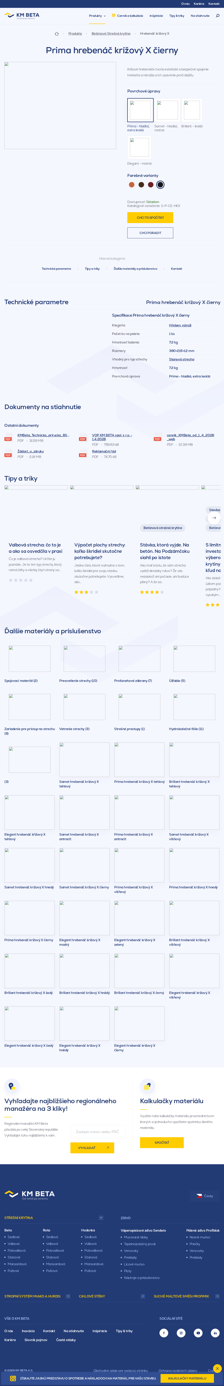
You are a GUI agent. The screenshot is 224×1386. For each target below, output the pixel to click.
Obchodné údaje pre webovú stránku (120, 1371)
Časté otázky (66, 1340)
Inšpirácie (100, 1331)
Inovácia (28, 1331)
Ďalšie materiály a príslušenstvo (135, 269)
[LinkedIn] (215, 1333)
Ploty (127, 1271)
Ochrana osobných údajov (178, 1371)
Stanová (14, 1257)
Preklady (130, 1257)
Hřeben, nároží (180, 325)
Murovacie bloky (136, 1237)
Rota (46, 1230)
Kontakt (176, 269)
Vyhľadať (86, 1148)
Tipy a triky (92, 269)
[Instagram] (181, 1333)
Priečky (195, 1244)
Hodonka (88, 1230)
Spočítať (162, 1143)
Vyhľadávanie (218, 16)
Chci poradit (150, 233)
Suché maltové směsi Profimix (181, 1296)
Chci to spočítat (150, 218)
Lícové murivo (134, 1264)
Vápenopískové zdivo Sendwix (143, 1230)
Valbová (13, 1244)
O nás (8, 1331)
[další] (214, 517)
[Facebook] (163, 1333)
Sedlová (13, 1237)
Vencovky (131, 1251)
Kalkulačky (187, 1378)
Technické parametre (56, 269)
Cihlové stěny (92, 1296)
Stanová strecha (181, 359)
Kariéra (10, 1340)
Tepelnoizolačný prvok (140, 1244)
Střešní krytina (18, 1218)
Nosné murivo (200, 1237)
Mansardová (17, 1264)
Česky (208, 1196)
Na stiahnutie (74, 1331)
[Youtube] (198, 1333)
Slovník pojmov (35, 1340)
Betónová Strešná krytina (111, 34)
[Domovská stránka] (57, 33)
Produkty (75, 34)
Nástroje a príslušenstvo (141, 1278)
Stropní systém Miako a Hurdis (32, 1296)
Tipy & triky (124, 1331)
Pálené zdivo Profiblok (203, 1230)
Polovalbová (16, 1250)
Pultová (13, 1271)
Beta (8, 1230)
